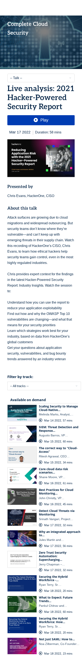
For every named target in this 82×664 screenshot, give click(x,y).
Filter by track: (20, 376)
